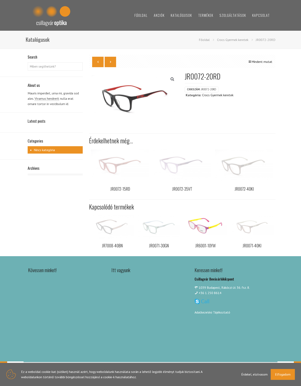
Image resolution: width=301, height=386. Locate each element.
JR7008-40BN (112, 245)
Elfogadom (283, 374)
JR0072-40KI (244, 189)
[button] (173, 79)
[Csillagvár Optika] (51, 15)
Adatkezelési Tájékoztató (212, 312)
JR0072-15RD (120, 189)
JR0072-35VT (182, 189)
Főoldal (204, 40)
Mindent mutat (261, 62)
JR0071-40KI (252, 245)
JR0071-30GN (159, 245)
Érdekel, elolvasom (254, 374)
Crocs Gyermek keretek (232, 40)
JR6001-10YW (205, 245)
